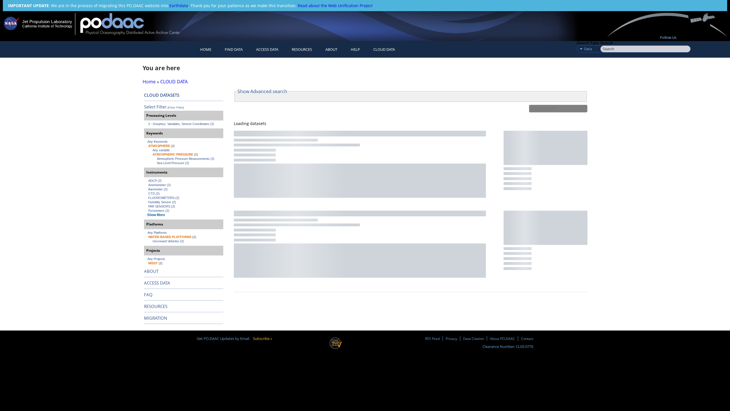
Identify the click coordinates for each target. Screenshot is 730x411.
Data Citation (473, 338)
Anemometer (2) (159, 185)
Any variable (161, 150)
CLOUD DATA (384, 49)
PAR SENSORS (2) (161, 206)
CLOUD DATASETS (161, 95)
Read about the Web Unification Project (335, 5)
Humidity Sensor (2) (162, 202)
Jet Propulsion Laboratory (47, 21)
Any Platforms (157, 232)
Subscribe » (262, 338)
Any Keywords (157, 141)
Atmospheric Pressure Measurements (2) (185, 158)
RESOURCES (302, 49)
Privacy (451, 338)
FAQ (148, 294)
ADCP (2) (155, 180)
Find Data (234, 49)
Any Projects (156, 259)
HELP (355, 49)
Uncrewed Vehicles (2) (168, 241)
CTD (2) (154, 193)
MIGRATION (155, 318)
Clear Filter (176, 107)
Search (606, 42)
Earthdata (178, 5)
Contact (527, 338)
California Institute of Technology (47, 26)
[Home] (135, 24)
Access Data (267, 49)
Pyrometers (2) (158, 210)
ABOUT (151, 271)
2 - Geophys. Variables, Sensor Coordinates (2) (181, 124)
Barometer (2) (158, 189)
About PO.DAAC (502, 338)
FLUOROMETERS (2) (163, 198)
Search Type (588, 42)
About (331, 49)
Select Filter (155, 107)
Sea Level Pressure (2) (173, 163)
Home (205, 49)
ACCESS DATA (157, 283)
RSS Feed (432, 338)
